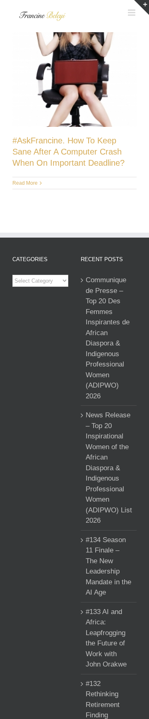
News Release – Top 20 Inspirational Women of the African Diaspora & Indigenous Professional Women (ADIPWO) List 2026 (109, 467)
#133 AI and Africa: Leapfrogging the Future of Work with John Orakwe (106, 638)
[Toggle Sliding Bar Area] (141, 7)
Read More (25, 183)
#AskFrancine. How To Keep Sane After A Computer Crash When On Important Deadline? (68, 151)
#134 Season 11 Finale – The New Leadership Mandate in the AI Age (108, 566)
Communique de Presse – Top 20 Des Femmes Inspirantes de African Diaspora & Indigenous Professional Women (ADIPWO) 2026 (108, 338)
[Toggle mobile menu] (132, 12)
